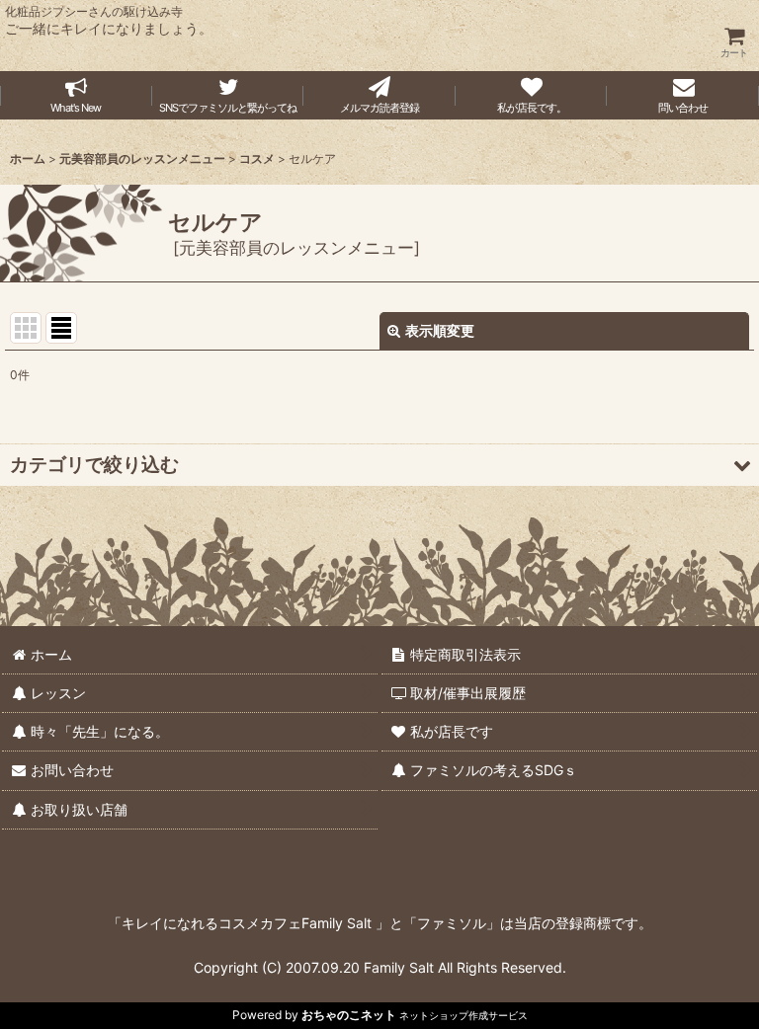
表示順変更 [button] (439, 330)
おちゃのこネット (348, 1014)
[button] (379, 464)
